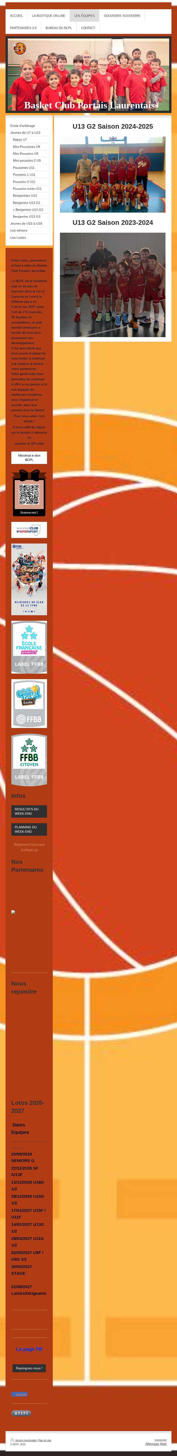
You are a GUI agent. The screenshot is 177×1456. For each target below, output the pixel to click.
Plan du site (44, 1440)
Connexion (161, 1439)
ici (36, 850)
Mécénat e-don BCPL (29, 458)
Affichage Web (156, 1444)
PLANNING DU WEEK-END (26, 829)
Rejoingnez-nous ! (29, 1368)
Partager (21, 1394)
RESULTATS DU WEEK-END (26, 811)
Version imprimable (26, 1440)
